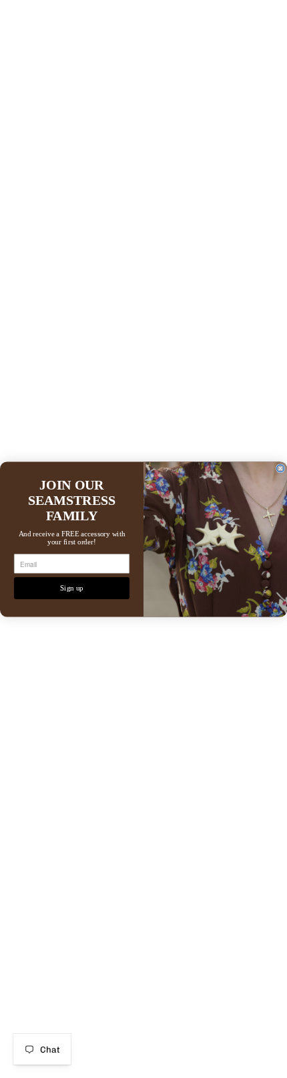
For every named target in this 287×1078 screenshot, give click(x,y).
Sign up (71, 588)
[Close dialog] (280, 467)
